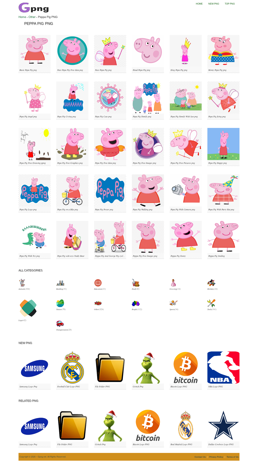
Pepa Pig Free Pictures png (183, 162)
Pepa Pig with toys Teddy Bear (70, 255)
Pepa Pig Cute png (103, 116)
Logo (20, 320)
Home (199, 3)
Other (32, 17)
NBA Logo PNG (215, 386)
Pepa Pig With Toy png (29, 255)
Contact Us (200, 456)
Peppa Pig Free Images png (145, 255)
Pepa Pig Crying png (66, 116)
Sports (172, 309)
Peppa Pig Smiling (216, 255)
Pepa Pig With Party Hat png (221, 209)
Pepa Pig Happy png (217, 162)
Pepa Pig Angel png (28, 116)
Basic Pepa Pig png (28, 69)
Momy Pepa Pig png (217, 69)
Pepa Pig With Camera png (183, 209)
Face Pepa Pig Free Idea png (70, 69)
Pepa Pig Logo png (28, 209)
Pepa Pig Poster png (104, 209)
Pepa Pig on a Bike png (67, 209)
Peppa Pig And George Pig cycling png (112, 255)
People (134, 309)
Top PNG (230, 3)
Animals (22, 289)
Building (59, 289)
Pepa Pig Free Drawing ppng (32, 162)
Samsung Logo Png (28, 386)
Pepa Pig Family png (142, 116)
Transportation (62, 329)
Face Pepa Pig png (103, 69)
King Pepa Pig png (179, 69)
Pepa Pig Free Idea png (105, 162)
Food (134, 289)
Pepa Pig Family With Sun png (184, 116)
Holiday (210, 289)
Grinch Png (138, 386)
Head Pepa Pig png (141, 69)
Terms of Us (233, 456)
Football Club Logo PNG (68, 386)
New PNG (213, 3)
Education (98, 289)
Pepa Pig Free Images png (144, 162)
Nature (59, 309)
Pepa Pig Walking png (142, 209)
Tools (209, 309)
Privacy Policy (216, 456)
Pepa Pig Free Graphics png (70, 162)
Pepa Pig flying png (217, 116)
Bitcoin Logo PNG (179, 386)
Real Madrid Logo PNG (181, 444)
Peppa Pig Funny (178, 255)
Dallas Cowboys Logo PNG (221, 444)
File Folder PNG (102, 386)
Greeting (173, 289)
